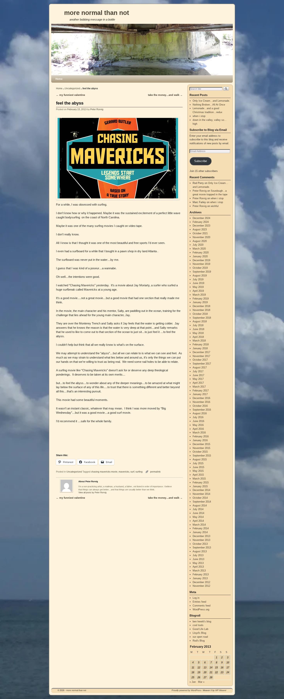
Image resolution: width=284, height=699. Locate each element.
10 (227, 662)
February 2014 (201, 528)
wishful (215, 206)
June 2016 (198, 421)
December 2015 (201, 444)
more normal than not (96, 12)
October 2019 (200, 267)
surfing (139, 471)
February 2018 (201, 344)
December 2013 (201, 536)
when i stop (199, 116)
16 (222, 667)
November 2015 (201, 448)
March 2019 (199, 294)
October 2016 (200, 405)
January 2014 (200, 532)
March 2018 (199, 340)
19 (198, 672)
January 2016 (200, 440)
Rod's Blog (199, 640)
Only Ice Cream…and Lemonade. (211, 100)
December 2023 (201, 225)
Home (58, 78)
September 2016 (202, 409)
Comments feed (201, 605)
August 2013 (200, 551)
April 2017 (198, 382)
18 (192, 672)
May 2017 (198, 378)
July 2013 (198, 555)
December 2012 (201, 582)
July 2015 (198, 463)
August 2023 (200, 229)
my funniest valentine (70, 94)
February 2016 (201, 436)
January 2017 (200, 394)
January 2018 (200, 348)
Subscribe (200, 161)
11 (193, 667)
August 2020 (200, 241)
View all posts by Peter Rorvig (92, 492)
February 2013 (201, 574)
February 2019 (201, 298)
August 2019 (200, 275)
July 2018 (198, 325)
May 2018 (198, 333)
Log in (196, 597)
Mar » (201, 681)
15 (216, 667)
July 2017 (198, 371)
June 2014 (198, 513)
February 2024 (201, 221)
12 (198, 667)
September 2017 (202, 363)
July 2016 (198, 417)
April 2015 (198, 474)
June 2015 (198, 467)
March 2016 (199, 432)
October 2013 (200, 543)
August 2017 (200, 367)
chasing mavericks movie (104, 471)
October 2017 (200, 359)
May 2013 (198, 563)
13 (205, 667)
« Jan (193, 681)
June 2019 (198, 283)
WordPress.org (201, 609)
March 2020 (199, 248)
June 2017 (198, 375)
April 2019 (198, 290)
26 (198, 677)
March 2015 (199, 478)
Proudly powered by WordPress (187, 690)
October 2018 (200, 313)
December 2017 (201, 352)
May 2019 (198, 287)
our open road (200, 636)
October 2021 (200, 233)
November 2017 (201, 356)
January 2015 (200, 486)
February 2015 (201, 482)
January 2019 (200, 302)
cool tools (198, 625)
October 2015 (200, 451)
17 (227, 667)
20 (205, 672)
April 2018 (198, 336)
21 (211, 672)
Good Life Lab (200, 629)
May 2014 (198, 516)
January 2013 (200, 578)
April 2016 (198, 428)
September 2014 (202, 501)
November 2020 (201, 237)
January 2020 (200, 256)
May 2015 (198, 470)
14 (211, 667)
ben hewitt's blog (202, 621)
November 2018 (201, 310)
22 (216, 672)
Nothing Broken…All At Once (209, 104)
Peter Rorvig (96, 109)
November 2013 (201, 540)
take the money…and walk (165, 94)
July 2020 (198, 244)
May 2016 (198, 425)
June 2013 (198, 559)
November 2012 (201, 585)
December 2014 (201, 490)
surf (132, 471)
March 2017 (199, 386)
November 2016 (201, 402)
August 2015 (200, 459)
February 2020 (201, 252)
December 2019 (201, 260)
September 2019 (202, 271)
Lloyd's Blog (199, 632)
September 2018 (202, 317)
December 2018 (201, 306)
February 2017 (201, 390)
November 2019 (201, 263)
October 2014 (200, 497)
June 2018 (198, 329)
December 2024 (201, 218)
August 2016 (200, 413)
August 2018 (200, 321)
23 (222, 672)
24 (227, 672)
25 (192, 677)
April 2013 (198, 566)
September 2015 (202, 455)
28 (211, 677)
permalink (155, 471)
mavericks (124, 471)
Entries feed (199, 601)
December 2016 (201, 398)
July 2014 (198, 509)
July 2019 (198, 279)
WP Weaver (220, 690)
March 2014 (199, 524)
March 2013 (199, 570)
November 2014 (201, 493)
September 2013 (202, 547)
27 (205, 677)
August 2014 (200, 505)
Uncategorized (72, 88)
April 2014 (198, 520)
